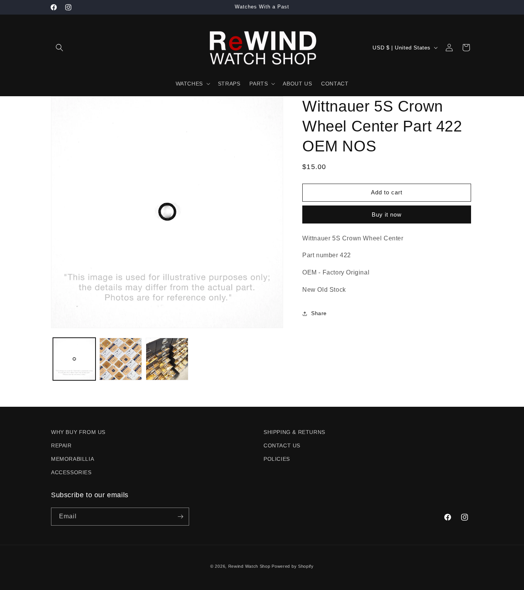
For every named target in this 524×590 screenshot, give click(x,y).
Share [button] (319, 313)
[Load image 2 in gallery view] (120, 359)
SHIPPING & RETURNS (294, 432)
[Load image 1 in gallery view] (74, 359)
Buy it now (387, 214)
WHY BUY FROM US (78, 432)
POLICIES (277, 459)
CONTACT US (282, 445)
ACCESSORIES (71, 472)
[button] (59, 47)
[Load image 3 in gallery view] (167, 359)
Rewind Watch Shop (249, 566)
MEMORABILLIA (72, 459)
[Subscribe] (180, 517)
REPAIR (61, 445)
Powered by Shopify (293, 566)
